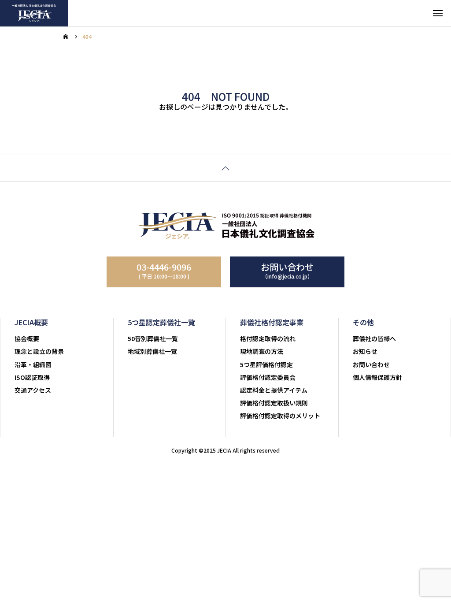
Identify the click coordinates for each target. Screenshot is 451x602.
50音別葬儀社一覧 (153, 338)
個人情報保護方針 (377, 377)
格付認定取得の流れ (268, 338)
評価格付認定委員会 (268, 377)
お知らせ (365, 351)
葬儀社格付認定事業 (271, 322)
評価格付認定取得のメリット (280, 415)
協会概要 (27, 338)
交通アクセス (33, 390)
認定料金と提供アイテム (273, 390)
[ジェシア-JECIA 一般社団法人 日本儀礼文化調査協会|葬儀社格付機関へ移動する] (65, 36)
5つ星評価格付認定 (266, 364)
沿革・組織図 (33, 364)
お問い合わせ (371, 364)
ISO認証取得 (32, 377)
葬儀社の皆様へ (374, 338)
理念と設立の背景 (39, 351)
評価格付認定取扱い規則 (274, 402)
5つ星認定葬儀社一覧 (161, 322)
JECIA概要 (31, 322)
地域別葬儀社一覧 (152, 351)
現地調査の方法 (261, 351)
